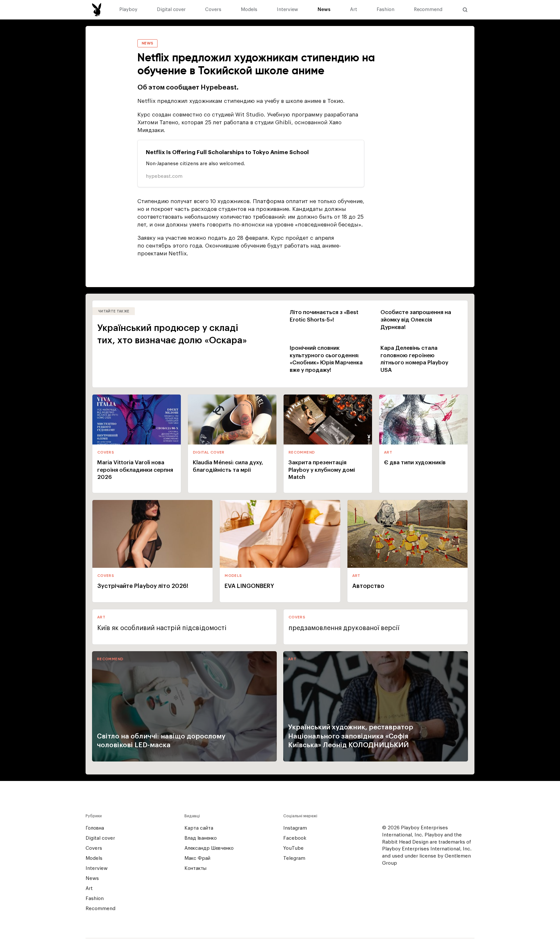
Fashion (385, 9)
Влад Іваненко (200, 838)
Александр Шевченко (209, 848)
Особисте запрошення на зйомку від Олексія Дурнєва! (415, 320)
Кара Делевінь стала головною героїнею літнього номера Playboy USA (414, 359)
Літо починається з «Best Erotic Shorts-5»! (324, 316)
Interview (287, 9)
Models (249, 9)
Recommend (428, 9)
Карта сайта (198, 828)
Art (353, 9)
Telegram (294, 858)
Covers (213, 9)
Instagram (295, 828)
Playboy (128, 9)
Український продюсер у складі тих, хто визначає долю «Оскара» (172, 334)
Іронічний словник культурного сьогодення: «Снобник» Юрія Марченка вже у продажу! (326, 359)
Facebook (294, 838)
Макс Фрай (197, 858)
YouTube (293, 848)
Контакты (195, 868)
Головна (95, 828)
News (324, 9)
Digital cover (171, 9)
